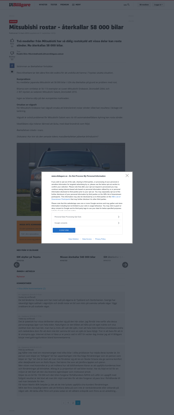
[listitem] (87, 217)
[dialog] (87, 207)
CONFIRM (64, 230)
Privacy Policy (100, 239)
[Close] (128, 176)
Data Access (87, 239)
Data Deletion (74, 239)
